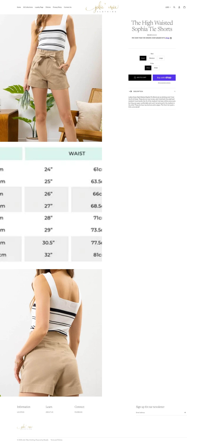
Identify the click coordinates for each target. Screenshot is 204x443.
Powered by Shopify (42, 440)
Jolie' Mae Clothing (28, 440)
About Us (49, 412)
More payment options (164, 83)
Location (20, 412)
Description (138, 91)
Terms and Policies (56, 440)
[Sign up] (185, 413)
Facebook (78, 412)
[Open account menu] (179, 7)
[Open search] (174, 7)
